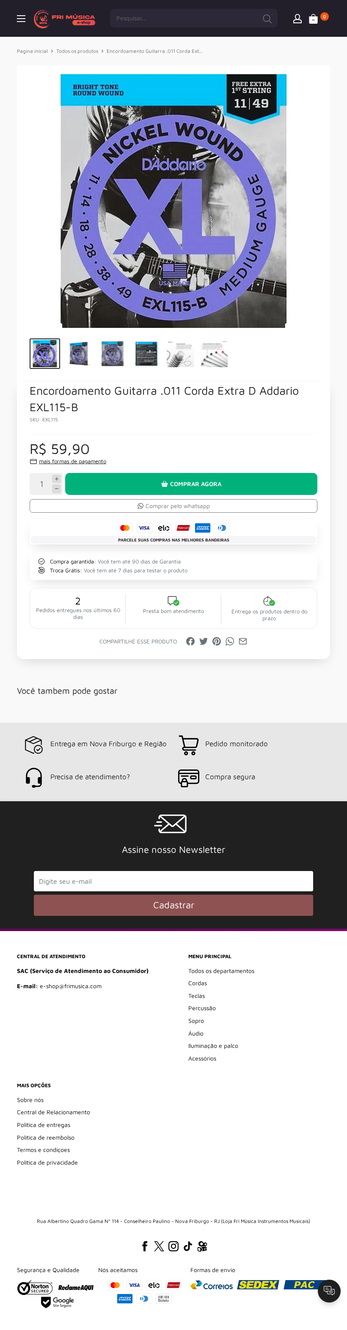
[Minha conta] (297, 18)
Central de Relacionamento (53, 1112)
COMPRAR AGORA (195, 483)
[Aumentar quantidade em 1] (56, 479)
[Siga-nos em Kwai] (202, 1248)
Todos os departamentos (221, 970)
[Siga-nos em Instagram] (173, 1246)
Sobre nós (30, 1099)
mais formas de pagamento (72, 461)
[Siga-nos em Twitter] (159, 1246)
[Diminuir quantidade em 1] (56, 488)
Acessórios (202, 1058)
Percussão (202, 1007)
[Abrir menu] (21, 18)
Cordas (197, 983)
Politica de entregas (43, 1124)
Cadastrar (173, 904)
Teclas (196, 995)
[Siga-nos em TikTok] (188, 1246)
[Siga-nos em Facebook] (145, 1246)
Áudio (196, 1033)
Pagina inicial (32, 51)
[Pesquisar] (267, 18)
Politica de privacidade (47, 1162)
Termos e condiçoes (43, 1149)
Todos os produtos (77, 51)
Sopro (196, 1020)
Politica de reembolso (45, 1137)
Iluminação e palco (213, 1045)
